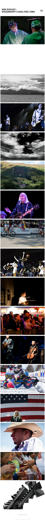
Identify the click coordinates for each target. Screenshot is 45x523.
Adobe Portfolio (26, 519)
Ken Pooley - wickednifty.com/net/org (18, 10)
